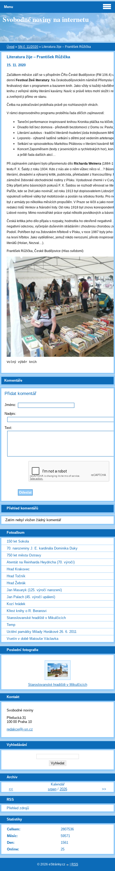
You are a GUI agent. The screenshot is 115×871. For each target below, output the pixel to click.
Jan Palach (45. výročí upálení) (31, 597)
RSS (74, 864)
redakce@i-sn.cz (20, 729)
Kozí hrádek (16, 604)
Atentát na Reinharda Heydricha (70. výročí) (41, 562)
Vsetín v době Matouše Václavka (32, 639)
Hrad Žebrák (16, 583)
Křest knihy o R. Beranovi (27, 611)
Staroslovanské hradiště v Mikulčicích (36, 618)
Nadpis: (10, 414)
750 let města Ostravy (24, 555)
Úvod (10, 46)
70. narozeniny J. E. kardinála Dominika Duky (42, 548)
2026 (63, 789)
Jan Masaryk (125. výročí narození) (34, 590)
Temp (11, 625)
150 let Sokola (18, 541)
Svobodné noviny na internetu (46, 19)
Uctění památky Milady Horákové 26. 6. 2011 (41, 632)
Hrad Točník (16, 576)
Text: (8, 428)
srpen (52, 789)
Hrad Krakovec (18, 569)
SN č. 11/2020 (28, 46)
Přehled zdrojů (18, 808)
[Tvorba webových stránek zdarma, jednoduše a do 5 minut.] (68, 865)
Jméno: (10, 405)
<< (11, 789)
